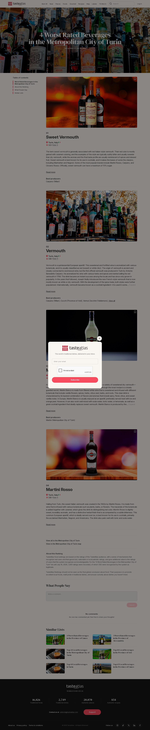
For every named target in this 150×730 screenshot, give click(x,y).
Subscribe (75, 380)
